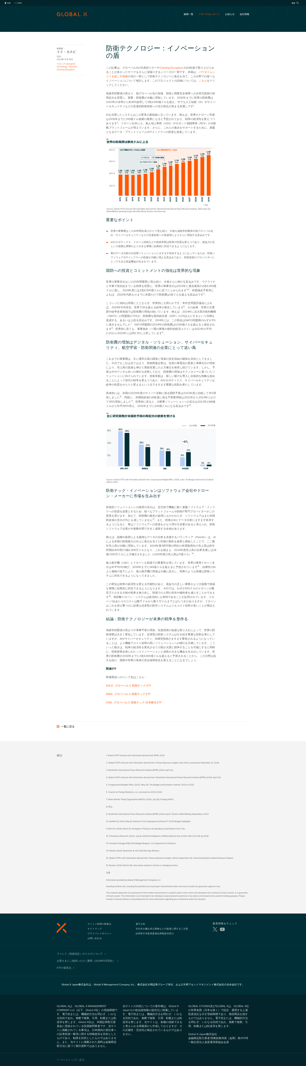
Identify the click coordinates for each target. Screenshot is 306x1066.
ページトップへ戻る (72, 1059)
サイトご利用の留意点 (99, 923)
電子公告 (140, 923)
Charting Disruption (171, 67)
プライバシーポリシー (99, 933)
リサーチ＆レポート (209, 14)
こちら (203, 80)
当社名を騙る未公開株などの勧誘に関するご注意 (162, 928)
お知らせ (230, 14)
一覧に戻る (67, 727)
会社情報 (244, 14)
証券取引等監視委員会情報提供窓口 (155, 933)
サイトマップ (94, 928)
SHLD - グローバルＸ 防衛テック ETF (128, 685)
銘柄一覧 (188, 14)
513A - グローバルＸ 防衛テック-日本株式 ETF (134, 702)
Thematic (73, 66)
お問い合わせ (94, 938)
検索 (294, 3)
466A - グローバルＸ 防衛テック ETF (128, 694)
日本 (9, 3)
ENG (20, 3)
